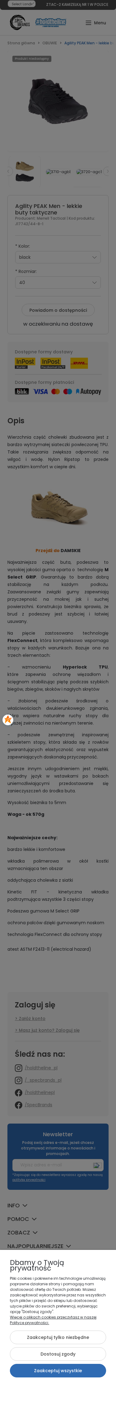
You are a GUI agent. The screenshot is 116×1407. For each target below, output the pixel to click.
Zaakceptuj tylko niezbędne (58, 1337)
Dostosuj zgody (58, 1354)
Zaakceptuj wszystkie (58, 1371)
